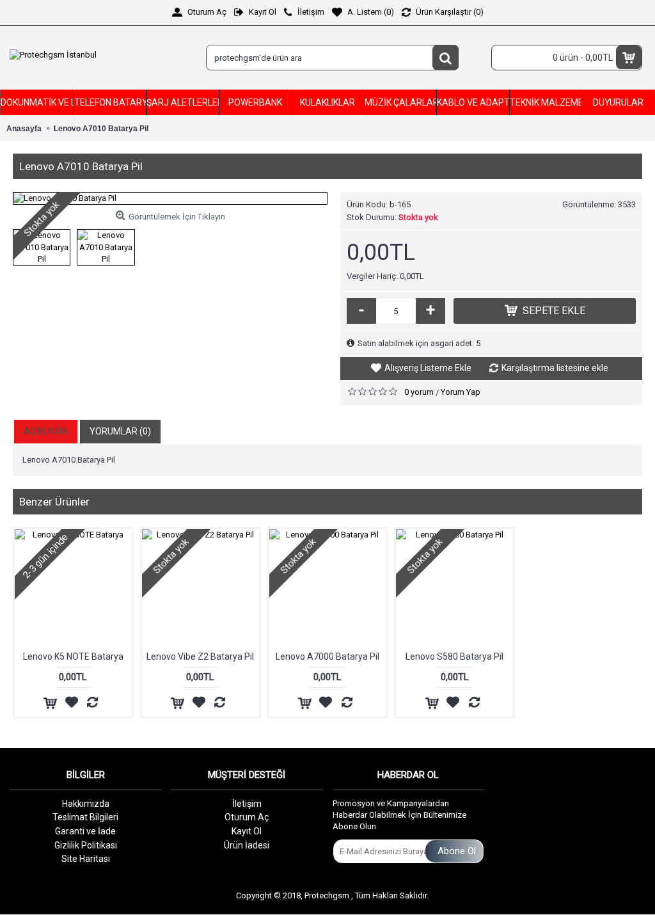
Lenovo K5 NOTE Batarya (73, 656)
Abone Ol (457, 851)
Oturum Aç (247, 817)
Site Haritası (85, 859)
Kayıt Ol (247, 831)
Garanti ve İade (85, 831)
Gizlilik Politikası (85, 845)
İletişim (247, 804)
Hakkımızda (85, 804)
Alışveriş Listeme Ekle (427, 368)
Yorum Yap (460, 392)
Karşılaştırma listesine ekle (554, 368)
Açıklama (46, 431)
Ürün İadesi (246, 845)
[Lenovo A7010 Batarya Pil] (170, 198)
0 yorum (419, 392)
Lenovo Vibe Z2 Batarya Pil (200, 656)
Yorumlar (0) (120, 431)
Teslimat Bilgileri (85, 817)
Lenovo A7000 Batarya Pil (327, 656)
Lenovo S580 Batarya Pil (454, 656)
